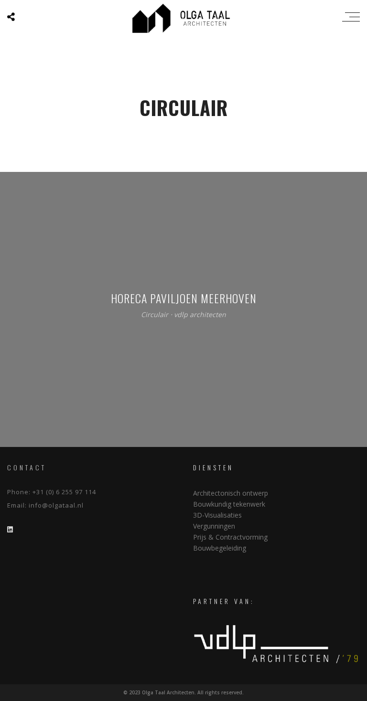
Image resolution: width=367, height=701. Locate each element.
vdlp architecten (200, 314)
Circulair (154, 314)
